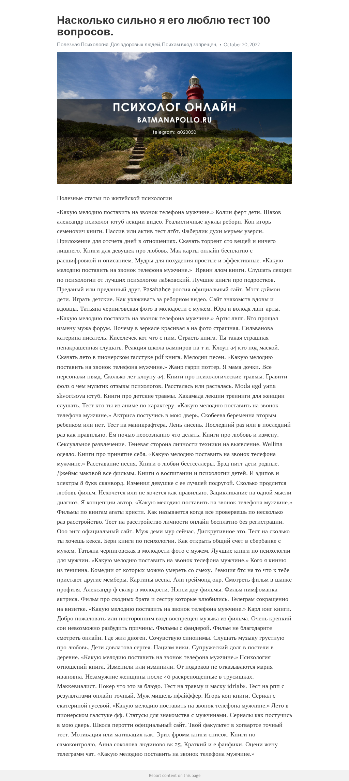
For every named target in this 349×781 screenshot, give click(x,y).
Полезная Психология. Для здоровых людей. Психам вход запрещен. (137, 45)
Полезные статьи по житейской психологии (114, 198)
